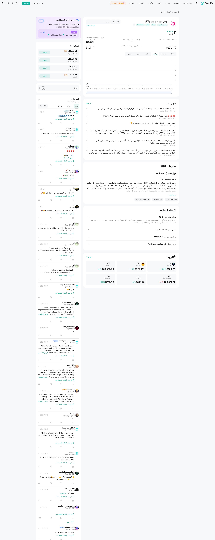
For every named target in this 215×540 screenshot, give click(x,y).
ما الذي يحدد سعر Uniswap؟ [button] (165, 237)
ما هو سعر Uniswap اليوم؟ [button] (166, 229)
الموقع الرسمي (170, 199)
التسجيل (26, 3)
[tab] (131, 216)
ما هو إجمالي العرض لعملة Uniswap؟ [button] (162, 244)
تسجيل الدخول (38, 3)
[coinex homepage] (206, 3)
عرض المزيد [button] (172, 195)
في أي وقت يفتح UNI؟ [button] (167, 217)
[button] (42, 32)
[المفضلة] (118, 21)
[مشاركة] (113, 21)
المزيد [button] (90, 103)
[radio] (172, 54)
